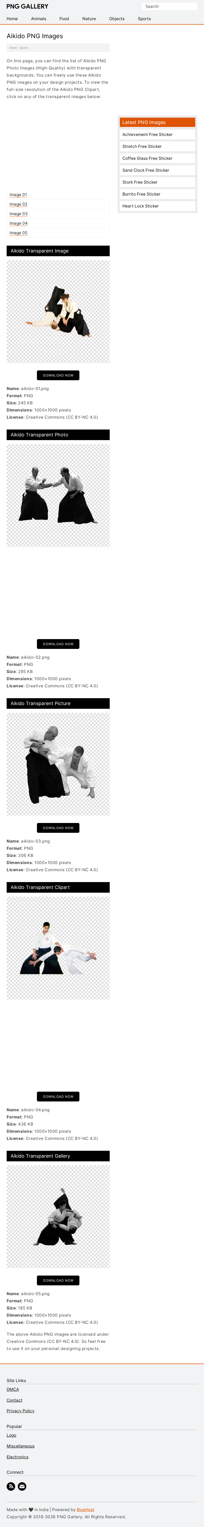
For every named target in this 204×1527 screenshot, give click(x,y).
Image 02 (18, 204)
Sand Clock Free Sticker (145, 170)
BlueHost (85, 1509)
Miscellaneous (21, 1446)
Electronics (17, 1456)
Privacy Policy (21, 1410)
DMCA (13, 1389)
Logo (11, 1435)
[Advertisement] (58, 145)
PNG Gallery (27, 6)
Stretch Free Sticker (142, 146)
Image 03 (19, 213)
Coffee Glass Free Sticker (147, 158)
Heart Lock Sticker (140, 206)
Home (13, 47)
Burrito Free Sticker (141, 194)
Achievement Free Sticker (147, 134)
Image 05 (18, 232)
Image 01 (18, 194)
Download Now (58, 375)
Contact (14, 1400)
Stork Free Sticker (140, 182)
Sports (24, 47)
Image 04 (19, 223)
